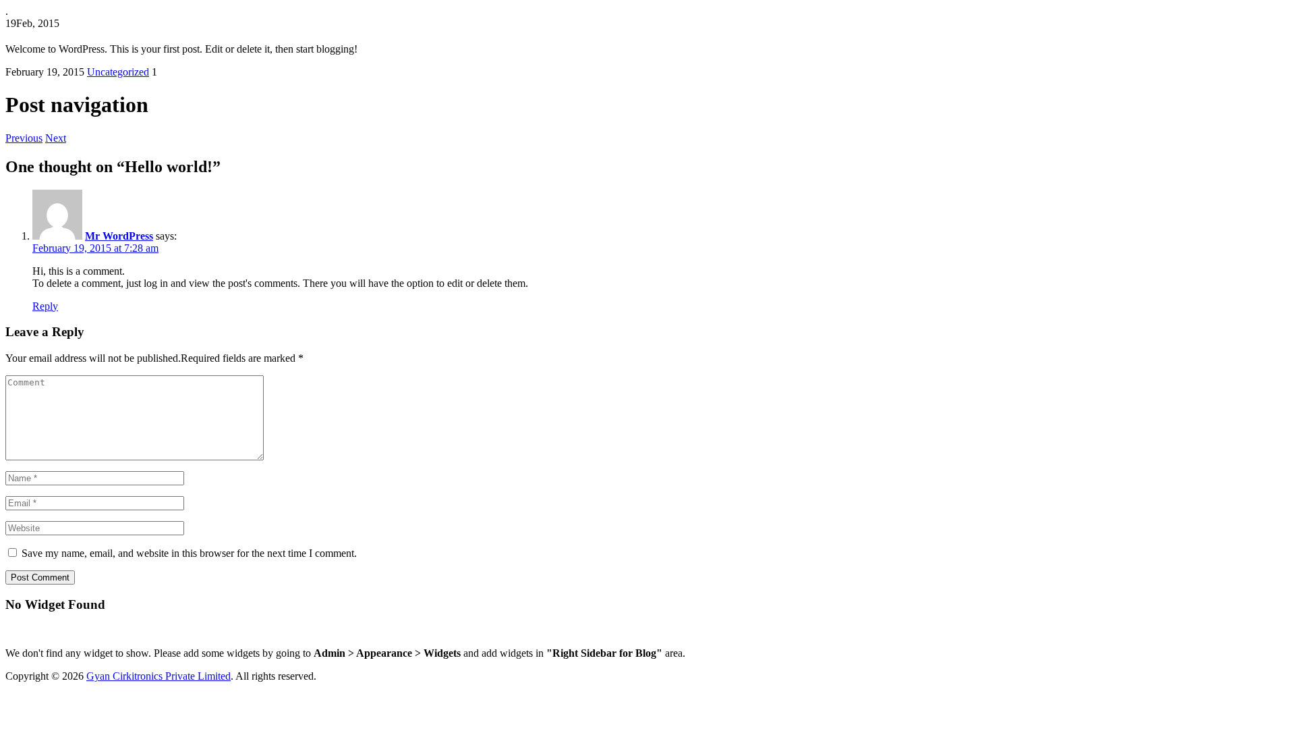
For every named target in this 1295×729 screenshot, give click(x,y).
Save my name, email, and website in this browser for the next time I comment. (189, 553)
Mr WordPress (119, 236)
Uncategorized (118, 72)
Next (55, 138)
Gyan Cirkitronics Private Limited (158, 676)
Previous (23, 138)
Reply (45, 306)
